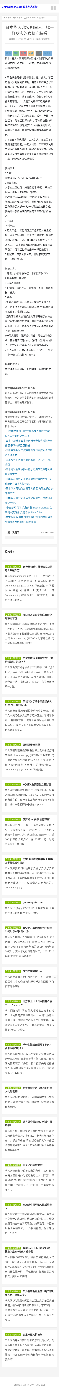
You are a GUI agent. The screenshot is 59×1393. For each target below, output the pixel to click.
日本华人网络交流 (36, 18)
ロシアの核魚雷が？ (34, 1165)
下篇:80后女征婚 (47, 533)
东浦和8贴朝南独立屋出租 (37, 784)
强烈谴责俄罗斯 (31, 745)
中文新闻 (11, 507)
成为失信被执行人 (32, 971)
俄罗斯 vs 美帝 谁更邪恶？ (37, 819)
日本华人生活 (22, 18)
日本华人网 (10, 18)
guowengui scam (33, 902)
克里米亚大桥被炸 (32, 1334)
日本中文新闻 (13, 431)
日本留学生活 (13, 460)
